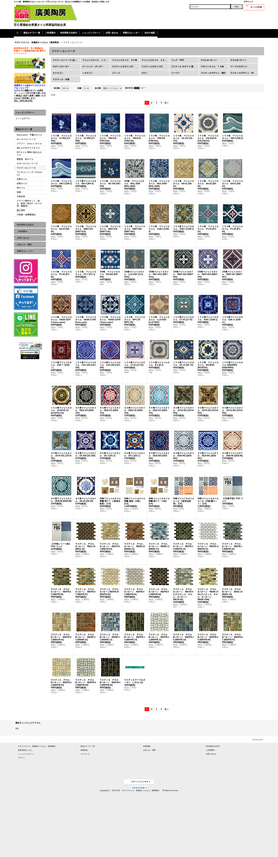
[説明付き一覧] (144, 88)
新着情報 (146, 746)
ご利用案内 (22, 231)
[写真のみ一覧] (137, 88)
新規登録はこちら (25, 750)
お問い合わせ (23, 238)
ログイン (21, 758)
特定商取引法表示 (25, 225)
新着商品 (84, 750)
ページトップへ (257, 740)
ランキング (85, 754)
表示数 (57, 88)
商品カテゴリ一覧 (88, 746)
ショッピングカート (26, 754)
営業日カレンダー (25, 251)
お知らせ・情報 (24, 244)
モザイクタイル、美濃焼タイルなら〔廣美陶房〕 (37, 746)
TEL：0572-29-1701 (23, 101)
